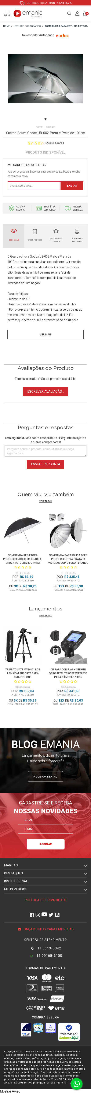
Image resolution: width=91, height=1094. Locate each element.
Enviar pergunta (45, 464)
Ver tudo (45, 501)
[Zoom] (45, 84)
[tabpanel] (45, 84)
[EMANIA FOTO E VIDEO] (6, 26)
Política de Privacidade (46, 900)
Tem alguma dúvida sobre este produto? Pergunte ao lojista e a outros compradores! (46, 440)
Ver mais (45, 334)
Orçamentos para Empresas (48, 929)
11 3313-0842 (48, 948)
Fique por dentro (45, 776)
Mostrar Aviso (10, 1091)
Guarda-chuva (19, 256)
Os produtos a (49, 2)
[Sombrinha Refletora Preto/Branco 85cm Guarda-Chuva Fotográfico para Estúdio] (23, 531)
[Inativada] (26, 1030)
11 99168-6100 (48, 956)
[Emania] (28, 13)
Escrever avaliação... (45, 391)
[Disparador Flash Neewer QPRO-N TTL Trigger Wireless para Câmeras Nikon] (68, 646)
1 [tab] (45, 119)
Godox (39, 127)
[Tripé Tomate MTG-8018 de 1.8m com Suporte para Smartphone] (23, 646)
